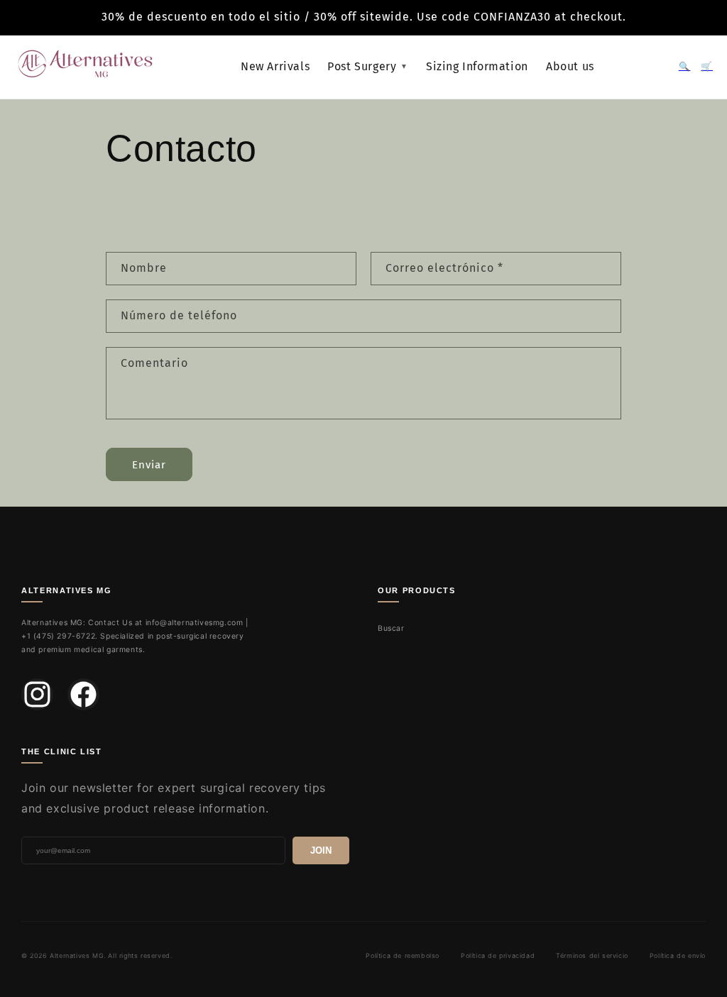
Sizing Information (477, 66)
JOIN (321, 850)
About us (570, 66)
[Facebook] (83, 694)
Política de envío (678, 955)
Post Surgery (367, 66)
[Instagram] (37, 694)
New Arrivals (275, 66)
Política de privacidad (498, 955)
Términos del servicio (592, 955)
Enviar (149, 464)
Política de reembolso (402, 955)
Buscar (391, 628)
